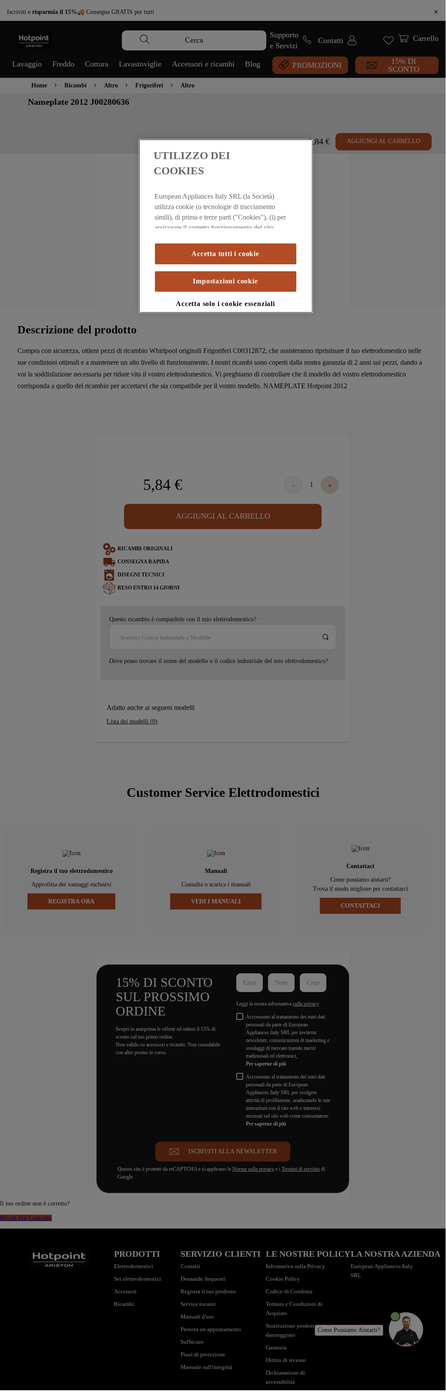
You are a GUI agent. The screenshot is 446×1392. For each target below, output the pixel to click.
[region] (226, 226)
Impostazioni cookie (225, 266)
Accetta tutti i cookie (225, 238)
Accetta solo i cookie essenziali (225, 288)
